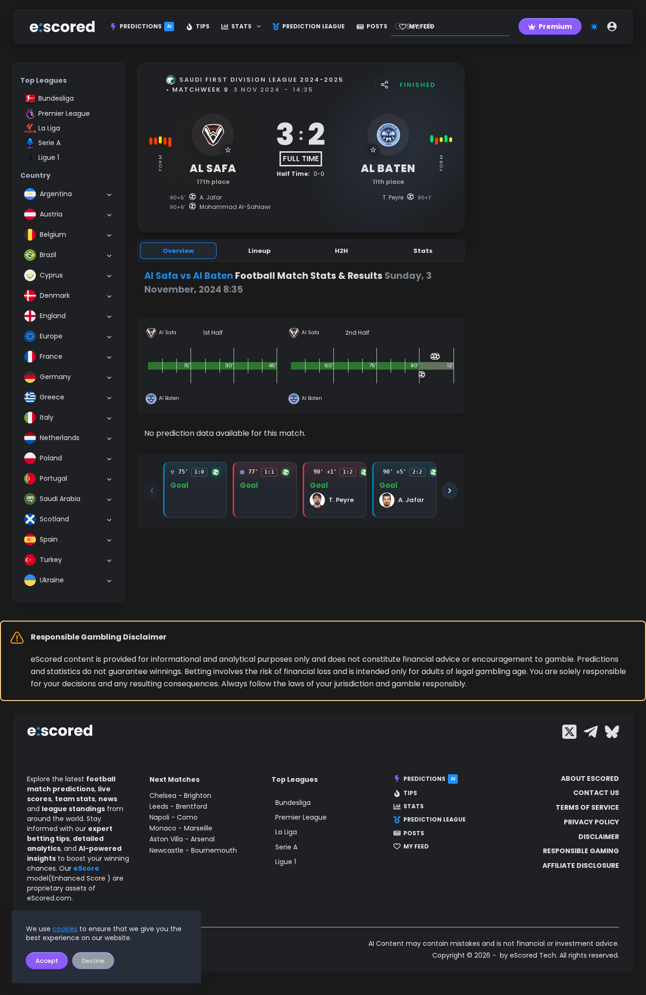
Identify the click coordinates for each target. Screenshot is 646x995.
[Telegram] (591, 732)
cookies (65, 929)
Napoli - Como (173, 817)
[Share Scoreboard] (384, 84)
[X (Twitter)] (569, 732)
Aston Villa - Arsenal (182, 839)
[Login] (612, 26)
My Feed (416, 846)
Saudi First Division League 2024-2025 (261, 80)
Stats (241, 26)
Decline (93, 960)
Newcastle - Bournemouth (193, 850)
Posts (377, 26)
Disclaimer (598, 836)
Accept (46, 960)
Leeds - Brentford (178, 806)
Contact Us (596, 792)
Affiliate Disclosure (580, 865)
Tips (203, 26)
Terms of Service (587, 807)
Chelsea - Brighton (180, 795)
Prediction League (313, 26)
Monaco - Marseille (180, 828)
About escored (590, 778)
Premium (555, 26)
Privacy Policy (591, 822)
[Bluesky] (612, 732)
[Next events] (449, 490)
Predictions (146, 26)
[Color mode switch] (594, 26)
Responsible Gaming (581, 851)
